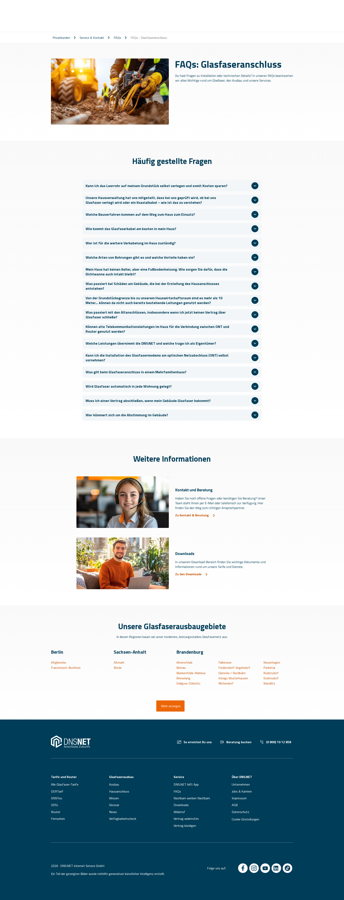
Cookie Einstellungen (245, 819)
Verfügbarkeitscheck (122, 818)
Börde (118, 667)
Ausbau (114, 784)
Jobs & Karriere (242, 791)
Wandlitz (269, 683)
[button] (172, 185)
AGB (235, 804)
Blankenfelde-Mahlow (190, 673)
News (113, 811)
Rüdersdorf (271, 673)
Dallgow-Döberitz (188, 683)
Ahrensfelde (184, 662)
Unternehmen (241, 784)
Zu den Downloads (188, 574)
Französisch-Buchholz (66, 667)
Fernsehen (58, 818)
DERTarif (57, 791)
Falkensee (225, 662)
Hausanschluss (119, 791)
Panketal (269, 667)
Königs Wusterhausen (233, 678)
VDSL (54, 804)
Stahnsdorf (271, 678)
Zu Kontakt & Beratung (192, 515)
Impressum (239, 798)
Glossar (114, 804)
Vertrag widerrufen (186, 818)
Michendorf (226, 683)
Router (55, 811)
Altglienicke (58, 662)
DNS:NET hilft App (186, 784)
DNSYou (56, 798)
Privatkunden (61, 37)
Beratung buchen (238, 742)
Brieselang (183, 678)
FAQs (117, 37)
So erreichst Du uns (198, 742)
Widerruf (179, 811)
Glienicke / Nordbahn (232, 673)
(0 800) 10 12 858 (278, 742)
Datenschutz (240, 811)
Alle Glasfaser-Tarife (64, 784)
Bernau (181, 667)
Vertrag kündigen (185, 825)
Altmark (119, 662)
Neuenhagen (271, 662)
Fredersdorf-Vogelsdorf (234, 667)
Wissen (114, 798)
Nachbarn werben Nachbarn (192, 798)
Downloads (181, 804)
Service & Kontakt (92, 37)
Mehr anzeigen (171, 706)
